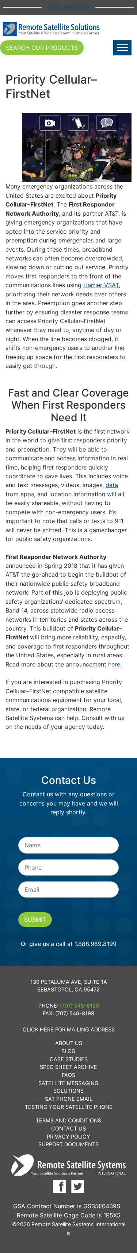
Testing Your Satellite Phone (69, 1107)
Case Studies (69, 1059)
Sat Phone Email (68, 1099)
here (114, 664)
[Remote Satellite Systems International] (51, 29)
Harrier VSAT (101, 285)
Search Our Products (42, 47)
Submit (35, 919)
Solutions (68, 1091)
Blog (68, 1051)
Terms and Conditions (68, 1120)
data (112, 485)
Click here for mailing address (69, 1029)
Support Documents (68, 1144)
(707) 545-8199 (79, 1005)
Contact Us (68, 1128)
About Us (68, 1043)
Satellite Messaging (68, 1083)
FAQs (68, 1075)
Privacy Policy (68, 1136)
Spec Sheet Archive (68, 1067)
